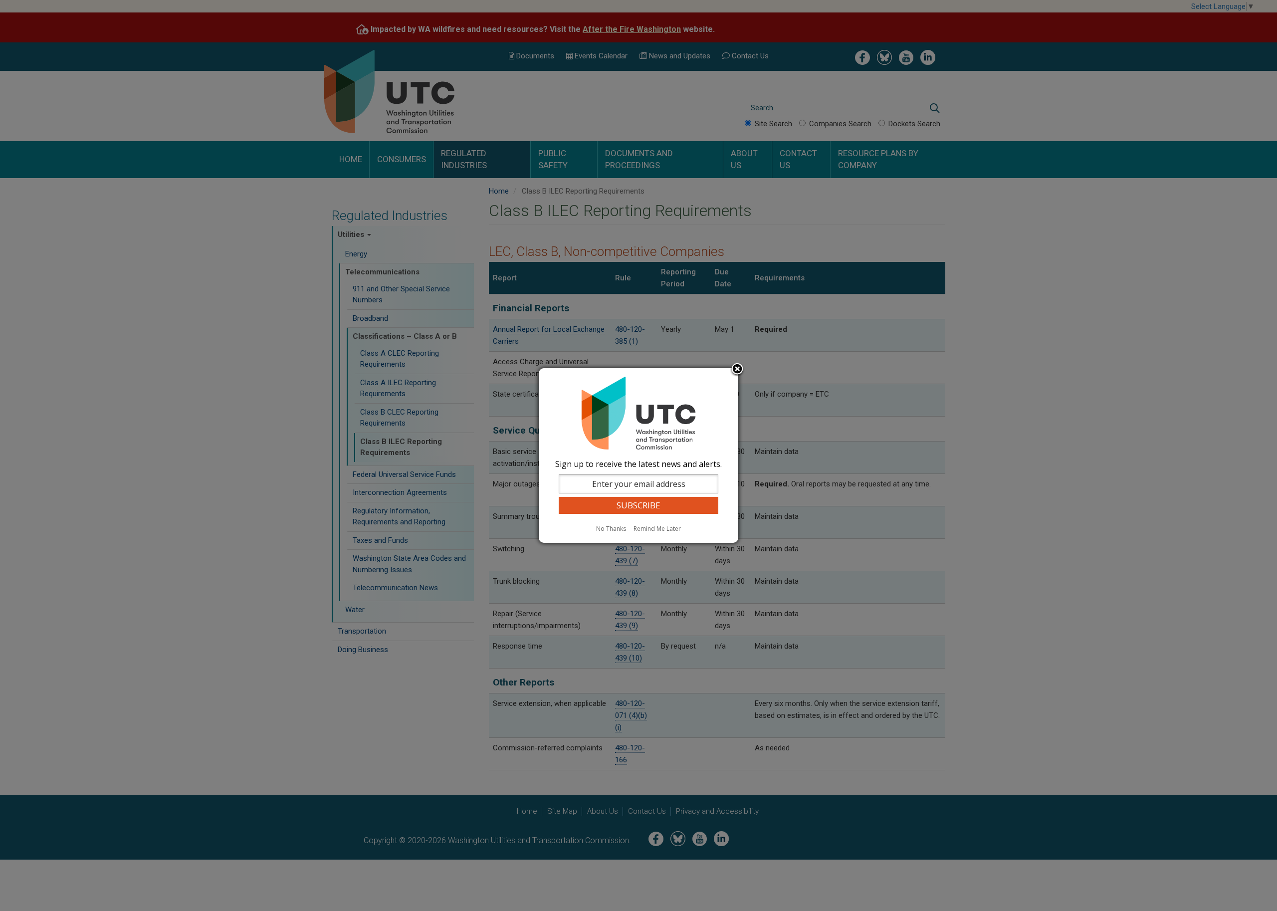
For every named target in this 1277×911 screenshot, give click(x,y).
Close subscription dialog (737, 369)
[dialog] (638, 455)
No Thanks (611, 528)
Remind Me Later (657, 528)
